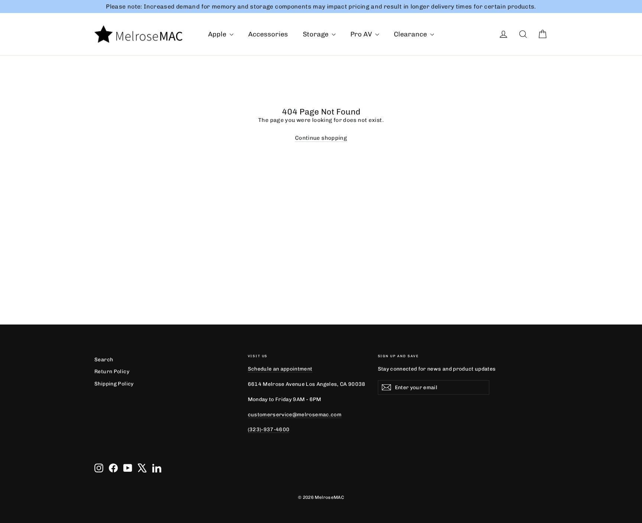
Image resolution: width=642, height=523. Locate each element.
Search (103, 359)
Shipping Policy (114, 384)
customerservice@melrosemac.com (294, 414)
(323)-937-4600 (269, 429)
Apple (218, 34)
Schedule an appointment (280, 369)
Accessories (268, 34)
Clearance (411, 34)
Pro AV (361, 34)
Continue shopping (321, 138)
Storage (316, 34)
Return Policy (111, 371)
